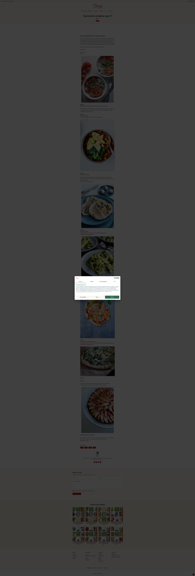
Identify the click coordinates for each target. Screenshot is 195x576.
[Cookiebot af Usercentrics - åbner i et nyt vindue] (114, 278)
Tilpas (97, 297)
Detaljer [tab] (91, 281)
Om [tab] (114, 281)
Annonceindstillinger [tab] (103, 281)
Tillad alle (112, 297)
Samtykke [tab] (80, 281)
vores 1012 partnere (81, 286)
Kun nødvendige (83, 297)
